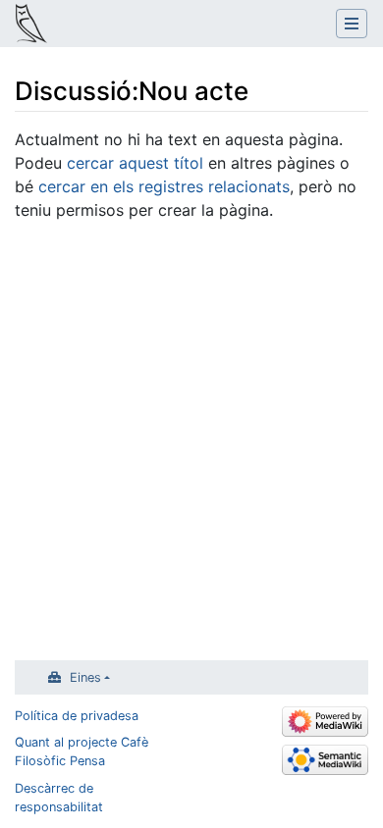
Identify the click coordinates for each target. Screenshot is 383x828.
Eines (85, 677)
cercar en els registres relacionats (164, 186)
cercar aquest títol (135, 163)
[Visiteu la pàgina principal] (31, 25)
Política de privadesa (76, 715)
